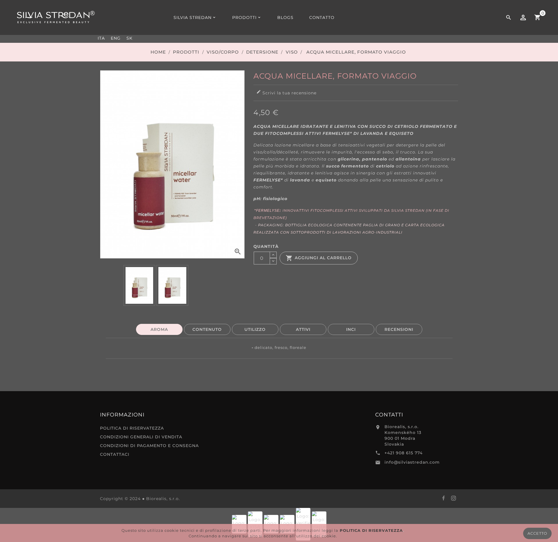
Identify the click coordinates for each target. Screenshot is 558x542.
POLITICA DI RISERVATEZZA (132, 428)
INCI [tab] (351, 329)
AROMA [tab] (159, 329)
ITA (101, 38)
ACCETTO (537, 533)
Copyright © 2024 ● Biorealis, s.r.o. (140, 498)
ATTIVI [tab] (303, 329)
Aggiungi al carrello (319, 258)
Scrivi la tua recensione (286, 92)
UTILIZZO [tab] (255, 329)
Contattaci (114, 454)
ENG (116, 38)
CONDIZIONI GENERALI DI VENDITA (141, 436)
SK (129, 38)
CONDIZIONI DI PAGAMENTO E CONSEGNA (149, 445)
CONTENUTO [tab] (207, 329)
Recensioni (398, 329)
